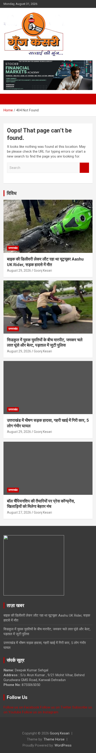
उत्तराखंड (12, 248)
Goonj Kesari (43, 270)
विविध (12, 193)
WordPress (63, 745)
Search (84, 168)
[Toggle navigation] (9, 99)
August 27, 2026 (19, 512)
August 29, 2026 (19, 270)
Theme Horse (54, 739)
